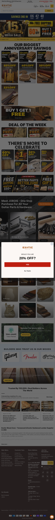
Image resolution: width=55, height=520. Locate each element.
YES (27, 264)
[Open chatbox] (52, 517)
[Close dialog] (52, 244)
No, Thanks (27, 271)
